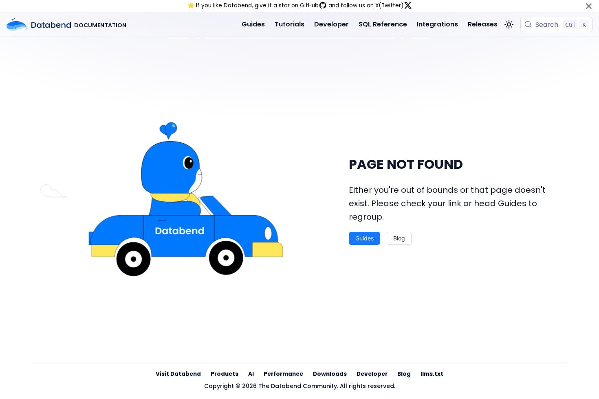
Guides (253, 24)
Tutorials (289, 24)
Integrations (437, 24)
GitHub (309, 5)
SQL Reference (383, 24)
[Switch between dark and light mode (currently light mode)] (508, 24)
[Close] (589, 6)
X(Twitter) (389, 5)
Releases (483, 24)
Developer (331, 24)
